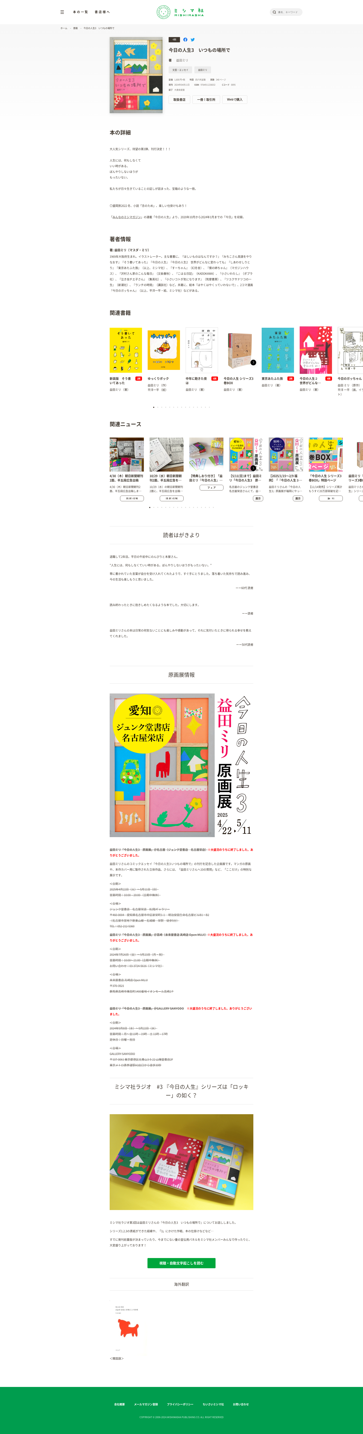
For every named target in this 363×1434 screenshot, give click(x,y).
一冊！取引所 (206, 99)
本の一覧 (81, 11)
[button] (109, 362)
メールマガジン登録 (146, 1404)
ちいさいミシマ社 (213, 1404)
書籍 (75, 28)
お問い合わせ (241, 1404)
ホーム (63, 28)
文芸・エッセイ (180, 70)
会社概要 (119, 1404)
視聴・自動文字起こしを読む (181, 1263)
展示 (258, 498)
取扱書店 (179, 99)
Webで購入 (235, 99)
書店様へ (102, 11)
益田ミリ (202, 70)
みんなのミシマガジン (126, 217)
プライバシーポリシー (180, 1404)
